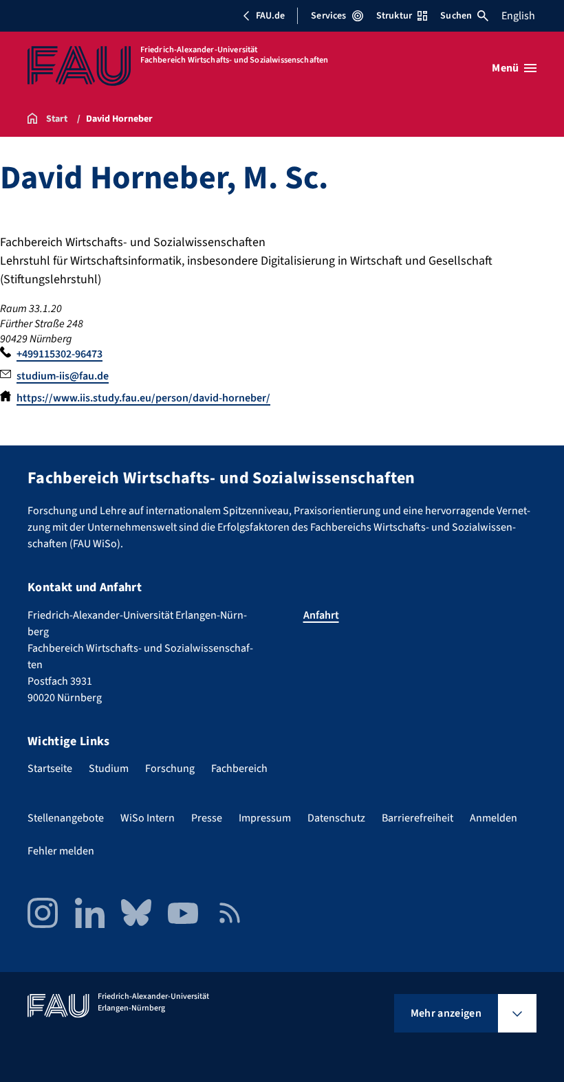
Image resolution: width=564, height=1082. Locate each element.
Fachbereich (239, 768)
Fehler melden (61, 851)
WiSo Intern (147, 818)
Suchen (456, 16)
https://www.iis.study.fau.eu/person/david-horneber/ (143, 398)
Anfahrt (321, 615)
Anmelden (493, 818)
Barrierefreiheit (417, 818)
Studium (109, 768)
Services (328, 16)
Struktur (394, 16)
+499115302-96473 (59, 354)
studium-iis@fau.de (63, 376)
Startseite (50, 768)
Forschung (170, 768)
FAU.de (270, 16)
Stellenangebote (66, 818)
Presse (206, 818)
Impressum (265, 818)
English (518, 15)
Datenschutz (336, 818)
